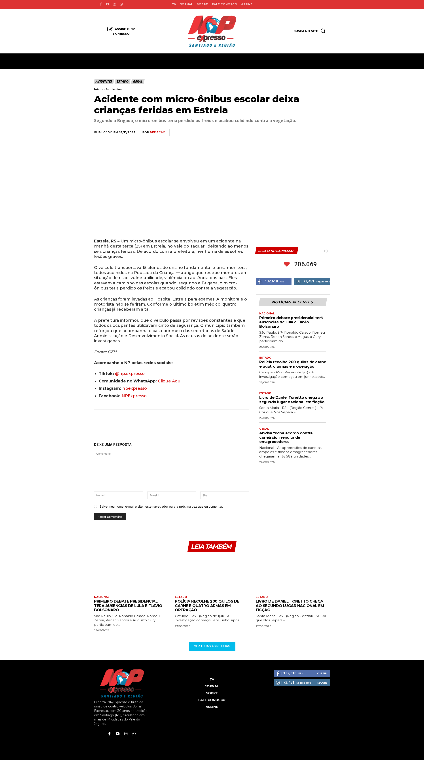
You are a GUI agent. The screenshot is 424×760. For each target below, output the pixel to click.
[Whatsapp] (121, 4)
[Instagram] (114, 4)
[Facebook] (100, 4)
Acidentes (103, 81)
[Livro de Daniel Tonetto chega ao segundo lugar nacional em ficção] (293, 574)
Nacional (267, 313)
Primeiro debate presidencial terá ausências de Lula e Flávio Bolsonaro (291, 322)
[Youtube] (107, 4)
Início (98, 89)
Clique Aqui (169, 381)
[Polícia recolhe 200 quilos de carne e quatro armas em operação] (212, 574)
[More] (325, 132)
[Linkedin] (304, 132)
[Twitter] (284, 132)
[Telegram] (314, 132)
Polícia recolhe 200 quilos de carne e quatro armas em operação (292, 364)
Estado (122, 81)
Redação (157, 132)
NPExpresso (134, 395)
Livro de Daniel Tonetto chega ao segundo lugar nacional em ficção (291, 399)
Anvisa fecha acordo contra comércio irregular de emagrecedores (285, 437)
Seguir (322, 682)
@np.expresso (130, 373)
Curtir (322, 673)
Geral (137, 81)
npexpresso (134, 388)
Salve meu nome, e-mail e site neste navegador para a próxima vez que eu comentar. (161, 506)
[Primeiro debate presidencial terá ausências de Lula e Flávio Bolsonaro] (131, 574)
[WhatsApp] (294, 132)
